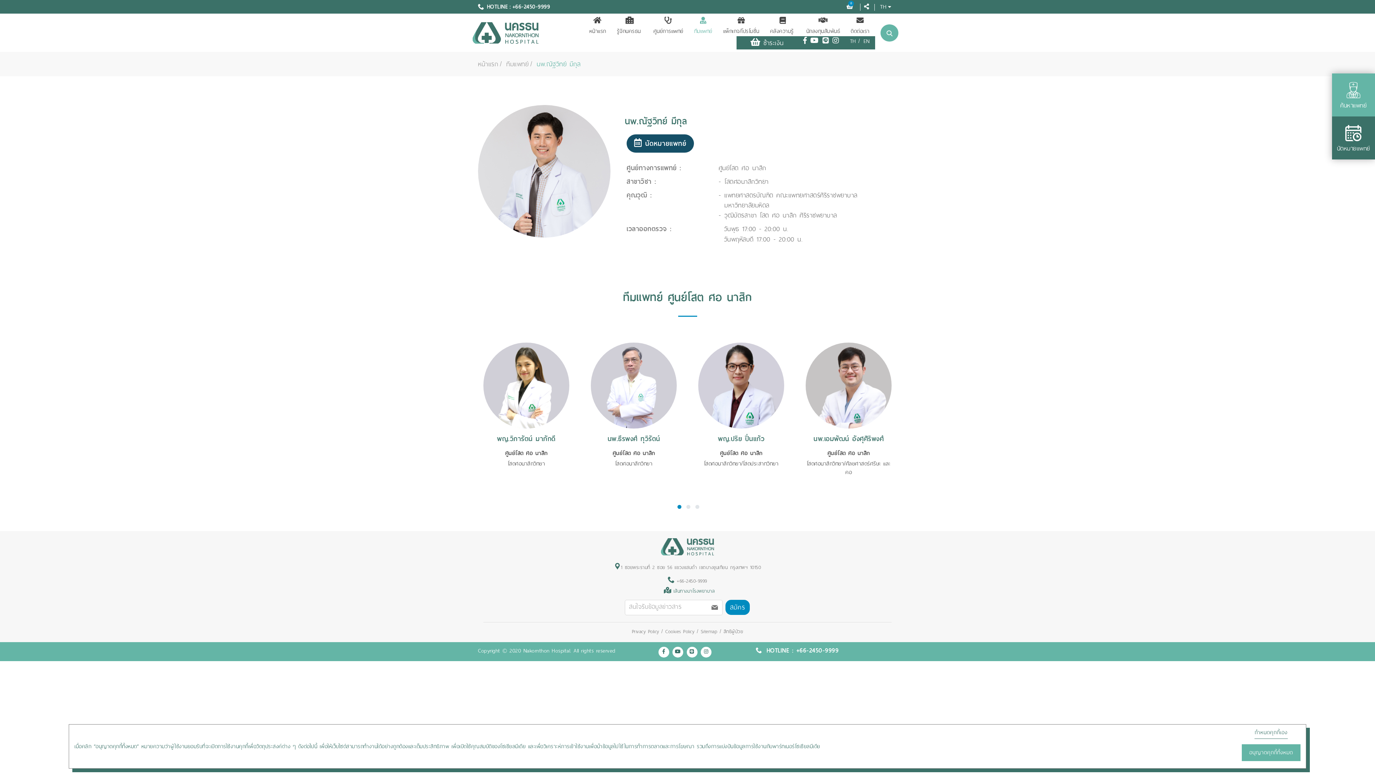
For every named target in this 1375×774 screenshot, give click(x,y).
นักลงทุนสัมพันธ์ (823, 31)
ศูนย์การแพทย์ (668, 31)
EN (867, 41)
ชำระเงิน (772, 43)
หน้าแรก (597, 31)
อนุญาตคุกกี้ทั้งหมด (1271, 752)
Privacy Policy (647, 631)
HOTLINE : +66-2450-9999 (518, 6)
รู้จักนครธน (629, 31)
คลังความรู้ (782, 31)
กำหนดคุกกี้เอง (1271, 732)
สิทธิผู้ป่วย (733, 631)
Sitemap (709, 631)
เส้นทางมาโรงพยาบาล (694, 591)
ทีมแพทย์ (703, 31)
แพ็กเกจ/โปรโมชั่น (741, 31)
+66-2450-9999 (691, 581)
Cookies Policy (679, 631)
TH (883, 6)
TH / (855, 41)
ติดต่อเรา (860, 31)
